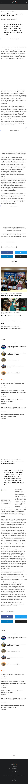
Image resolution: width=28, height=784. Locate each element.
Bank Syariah (3, 11)
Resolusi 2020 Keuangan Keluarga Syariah (11, 295)
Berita (8, 11)
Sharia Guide (16, 326)
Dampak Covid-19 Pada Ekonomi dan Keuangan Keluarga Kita (16, 353)
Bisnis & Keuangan (13, 11)
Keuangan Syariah (10, 242)
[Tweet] (21, 252)
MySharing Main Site (7, 774)
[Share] (7, 252)
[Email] (21, 256)
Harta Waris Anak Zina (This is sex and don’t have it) (16, 347)
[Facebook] (10, 771)
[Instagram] (15, 771)
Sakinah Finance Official (19, 774)
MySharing (5, 379)
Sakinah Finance (19, 293)
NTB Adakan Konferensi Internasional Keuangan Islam (13, 322)
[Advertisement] (14, 74)
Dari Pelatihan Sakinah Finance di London (11, 328)
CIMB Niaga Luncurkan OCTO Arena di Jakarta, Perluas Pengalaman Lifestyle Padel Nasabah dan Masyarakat (13, 392)
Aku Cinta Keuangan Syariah (6, 293)
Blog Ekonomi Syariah (5, 313)
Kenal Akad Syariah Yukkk (13, 360)
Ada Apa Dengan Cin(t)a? (13, 372)
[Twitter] (12, 771)
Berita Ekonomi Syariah (8, 326)
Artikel (14, 312)
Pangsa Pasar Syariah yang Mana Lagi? (11, 315)
